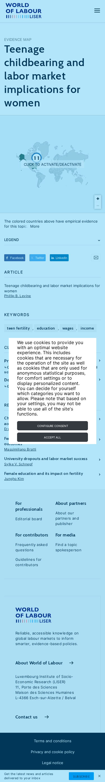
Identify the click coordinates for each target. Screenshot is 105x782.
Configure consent (52, 426)
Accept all (52, 437)
